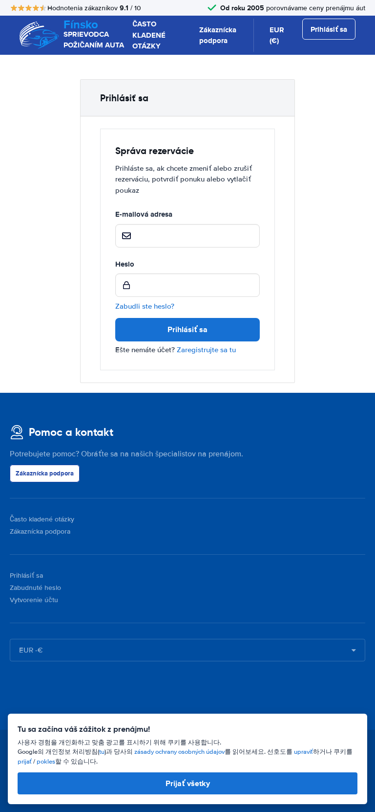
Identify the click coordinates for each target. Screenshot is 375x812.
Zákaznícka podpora (217, 35)
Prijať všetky (188, 783)
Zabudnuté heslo (35, 588)
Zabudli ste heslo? (144, 306)
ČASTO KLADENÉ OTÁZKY (149, 35)
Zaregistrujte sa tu (206, 349)
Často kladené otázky (42, 519)
